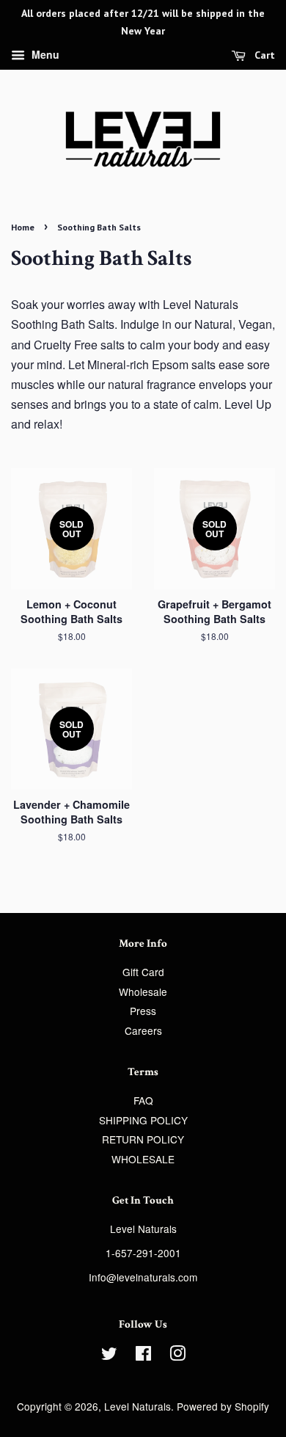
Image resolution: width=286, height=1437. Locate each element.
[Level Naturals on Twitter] (109, 1355)
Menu (44, 54)
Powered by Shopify (223, 1406)
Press (143, 1010)
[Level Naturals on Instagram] (177, 1355)
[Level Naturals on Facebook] (143, 1355)
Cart (263, 55)
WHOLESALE (143, 1159)
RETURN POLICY (143, 1139)
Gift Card (143, 971)
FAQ (143, 1100)
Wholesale (143, 991)
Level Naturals (137, 1406)
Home (22, 227)
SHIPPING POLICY (143, 1120)
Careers (143, 1030)
